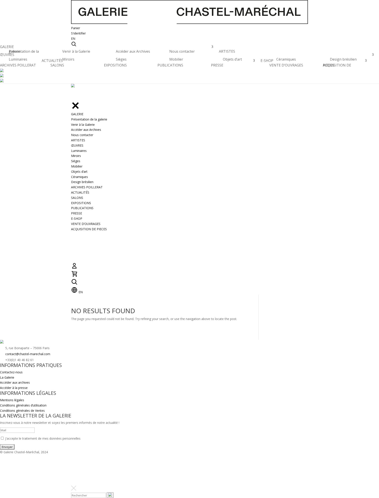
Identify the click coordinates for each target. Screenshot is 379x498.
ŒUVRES (7, 56)
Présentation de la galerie (24, 51)
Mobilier (176, 59)
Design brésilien (343, 59)
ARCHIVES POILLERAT (18, 66)
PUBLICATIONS (170, 65)
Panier (75, 28)
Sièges (121, 59)
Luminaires (18, 59)
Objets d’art (232, 59)
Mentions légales (12, 400)
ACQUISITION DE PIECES (337, 65)
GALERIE (7, 48)
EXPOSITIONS (115, 65)
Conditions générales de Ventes (22, 410)
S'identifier (78, 33)
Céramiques (286, 59)
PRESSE (217, 65)
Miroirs (68, 59)
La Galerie (7, 377)
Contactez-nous (11, 372)
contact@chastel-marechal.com (27, 354)
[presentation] (110, 495)
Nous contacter (182, 51)
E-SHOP (267, 62)
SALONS (57, 65)
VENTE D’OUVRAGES (286, 65)
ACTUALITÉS (52, 62)
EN (73, 38)
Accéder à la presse (14, 388)
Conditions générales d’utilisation (23, 405)
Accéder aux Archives (133, 51)
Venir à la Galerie (76, 51)
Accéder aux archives (15, 382)
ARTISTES (227, 52)
